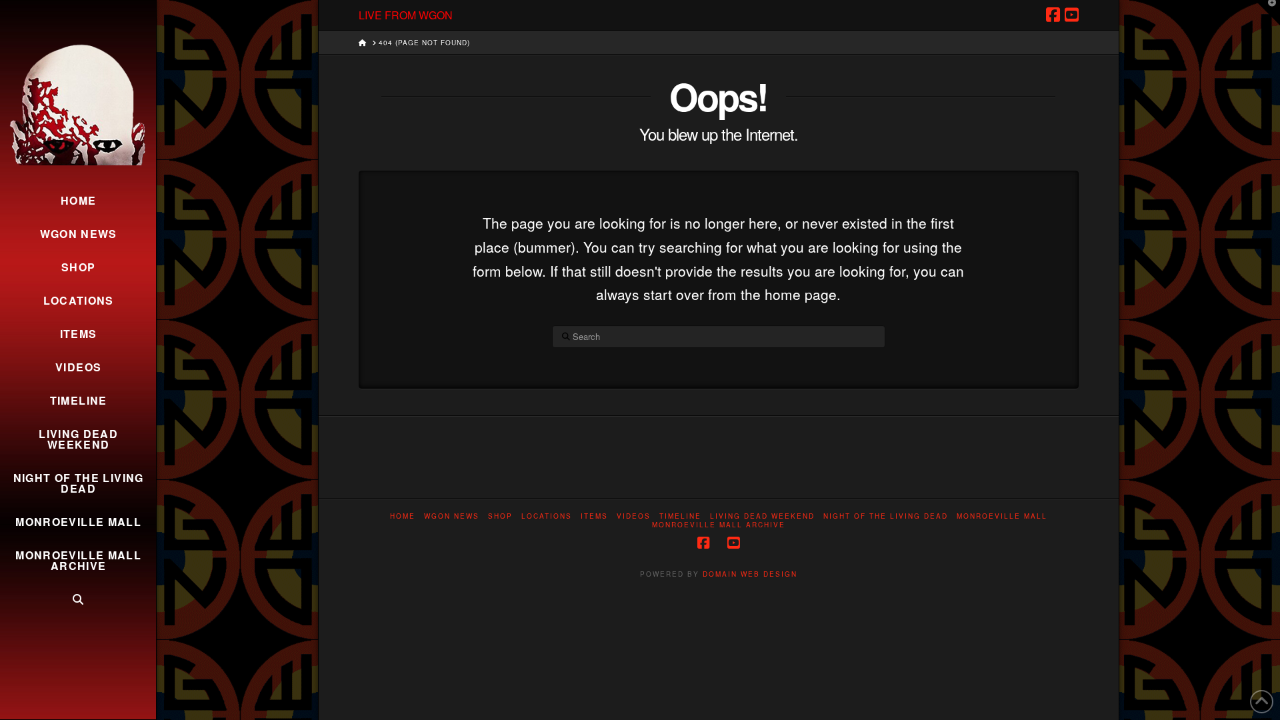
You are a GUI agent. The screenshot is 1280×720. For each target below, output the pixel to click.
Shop (500, 516)
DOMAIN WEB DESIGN (750, 574)
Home (402, 516)
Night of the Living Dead (885, 516)
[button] (1267, 12)
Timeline (680, 516)
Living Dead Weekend (762, 516)
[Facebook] (1053, 15)
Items (594, 516)
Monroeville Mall (1002, 516)
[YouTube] (1072, 15)
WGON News (451, 516)
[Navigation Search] (78, 599)
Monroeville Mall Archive (718, 525)
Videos (634, 516)
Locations (546, 516)
